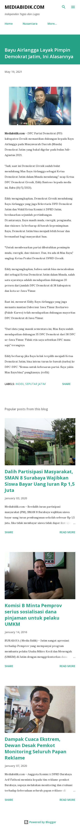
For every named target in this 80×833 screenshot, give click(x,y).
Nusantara (30, 23)
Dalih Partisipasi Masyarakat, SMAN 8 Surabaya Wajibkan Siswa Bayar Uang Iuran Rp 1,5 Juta (40, 480)
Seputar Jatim (35, 384)
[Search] (63, 7)
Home (9, 23)
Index (20, 384)
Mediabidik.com (24, 7)
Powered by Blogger (42, 822)
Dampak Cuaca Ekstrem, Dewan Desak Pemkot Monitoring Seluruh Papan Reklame (35, 748)
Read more (67, 532)
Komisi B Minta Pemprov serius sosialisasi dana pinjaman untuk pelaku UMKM (33, 614)
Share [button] (66, 384)
